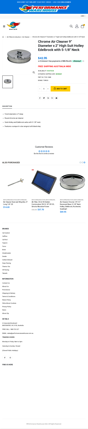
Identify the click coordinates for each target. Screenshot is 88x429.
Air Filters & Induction (10, 199)
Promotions (6, 290)
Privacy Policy (6, 306)
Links (82, 16)
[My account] (76, 26)
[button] (80, 162)
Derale (4, 256)
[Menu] (4, 26)
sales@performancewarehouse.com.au (20, 333)
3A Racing (5, 270)
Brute (4, 249)
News (4, 310)
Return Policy (6, 300)
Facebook (40, 98)
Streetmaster (6, 253)
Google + (52, 98)
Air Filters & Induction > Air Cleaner (18, 37)
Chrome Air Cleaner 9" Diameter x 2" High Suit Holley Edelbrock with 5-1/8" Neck (61, 46)
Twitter (44, 98)
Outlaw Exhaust (7, 260)
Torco (4, 246)
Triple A (4, 243)
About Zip (5, 313)
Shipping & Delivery (8, 293)
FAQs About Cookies (9, 303)
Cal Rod (4, 239)
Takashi (4, 273)
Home (3, 37)
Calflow (4, 236)
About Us (5, 286)
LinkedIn (48, 98)
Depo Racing (6, 263)
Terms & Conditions (8, 296)
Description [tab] (7, 106)
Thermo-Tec (6, 266)
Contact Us (6, 283)
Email (56, 98)
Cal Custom (6, 233)
